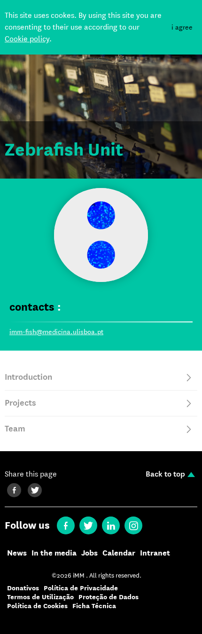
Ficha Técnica (94, 606)
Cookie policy (27, 39)
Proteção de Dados (108, 597)
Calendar (118, 553)
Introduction (28, 377)
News (17, 553)
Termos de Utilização (40, 597)
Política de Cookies (37, 606)
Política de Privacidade (81, 588)
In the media (54, 553)
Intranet (155, 553)
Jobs (89, 553)
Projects (20, 403)
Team (15, 428)
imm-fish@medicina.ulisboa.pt (56, 332)
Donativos (23, 588)
